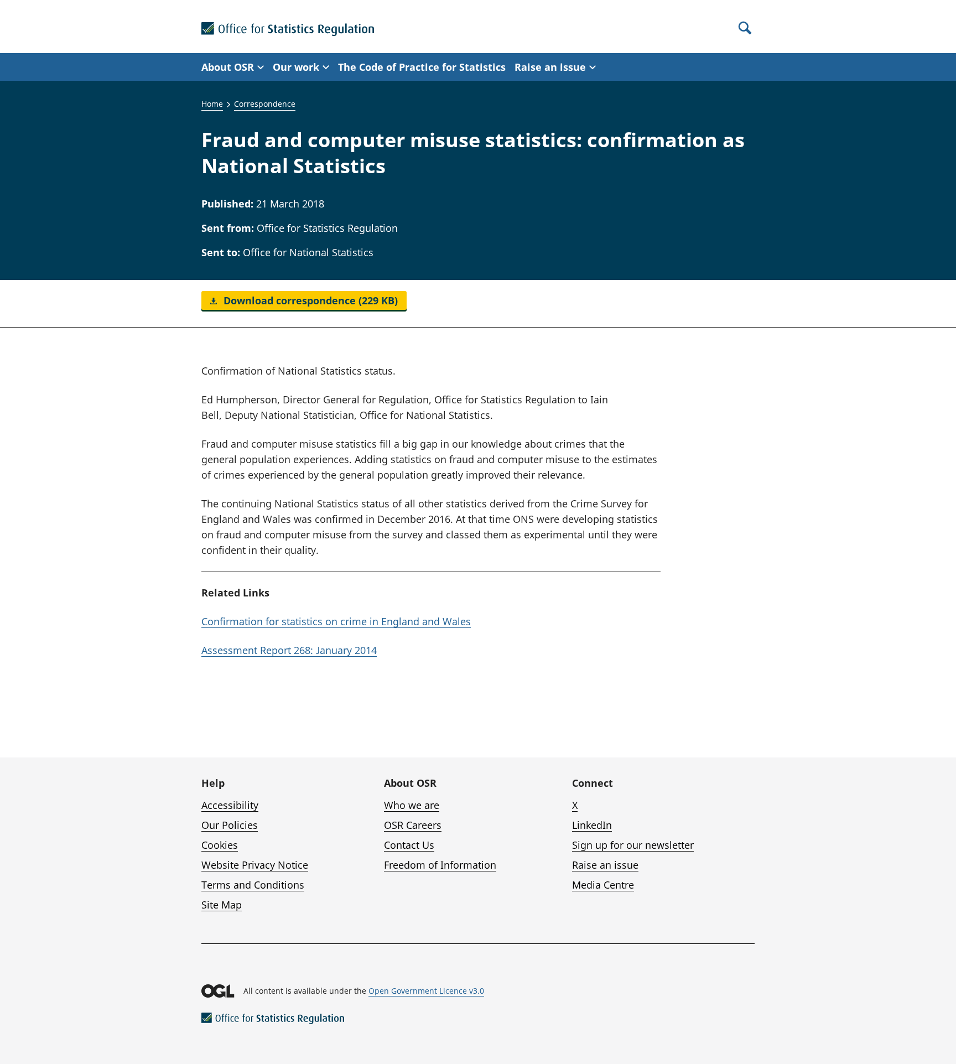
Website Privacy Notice (254, 864)
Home (212, 103)
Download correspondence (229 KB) (309, 300)
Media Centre (603, 884)
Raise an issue (605, 864)
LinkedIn (592, 825)
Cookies (219, 845)
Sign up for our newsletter (633, 845)
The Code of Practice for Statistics (422, 67)
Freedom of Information (440, 864)
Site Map (221, 904)
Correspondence (264, 103)
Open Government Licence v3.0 (426, 990)
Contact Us (409, 845)
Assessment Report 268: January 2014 (289, 650)
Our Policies (229, 825)
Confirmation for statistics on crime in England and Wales (336, 621)
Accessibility (229, 805)
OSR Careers (412, 825)
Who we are (411, 805)
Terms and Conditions (252, 884)
